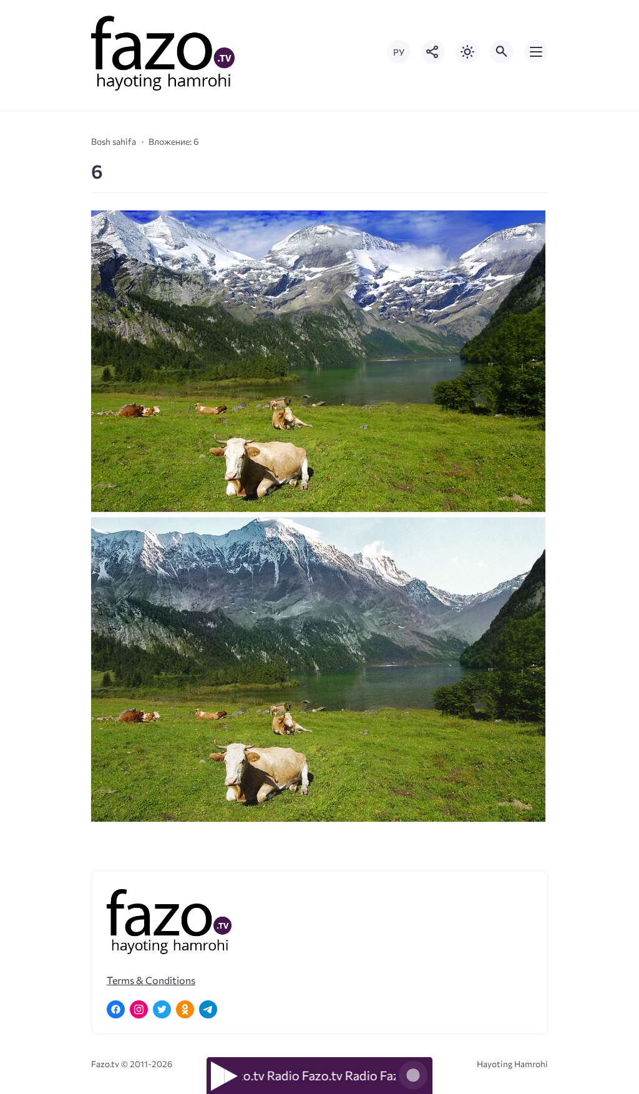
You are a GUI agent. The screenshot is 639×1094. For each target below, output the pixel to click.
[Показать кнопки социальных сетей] (433, 52)
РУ (398, 52)
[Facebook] (116, 1009)
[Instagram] (139, 1009)
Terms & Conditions (151, 980)
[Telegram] (208, 1009)
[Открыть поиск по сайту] (502, 52)
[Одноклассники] (185, 1009)
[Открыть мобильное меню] (536, 52)
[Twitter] (162, 1009)
